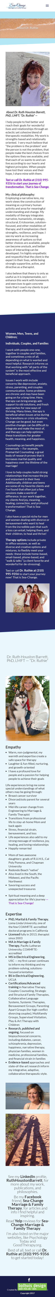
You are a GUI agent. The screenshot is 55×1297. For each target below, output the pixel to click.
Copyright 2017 (27, 1293)
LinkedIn (27, 1176)
